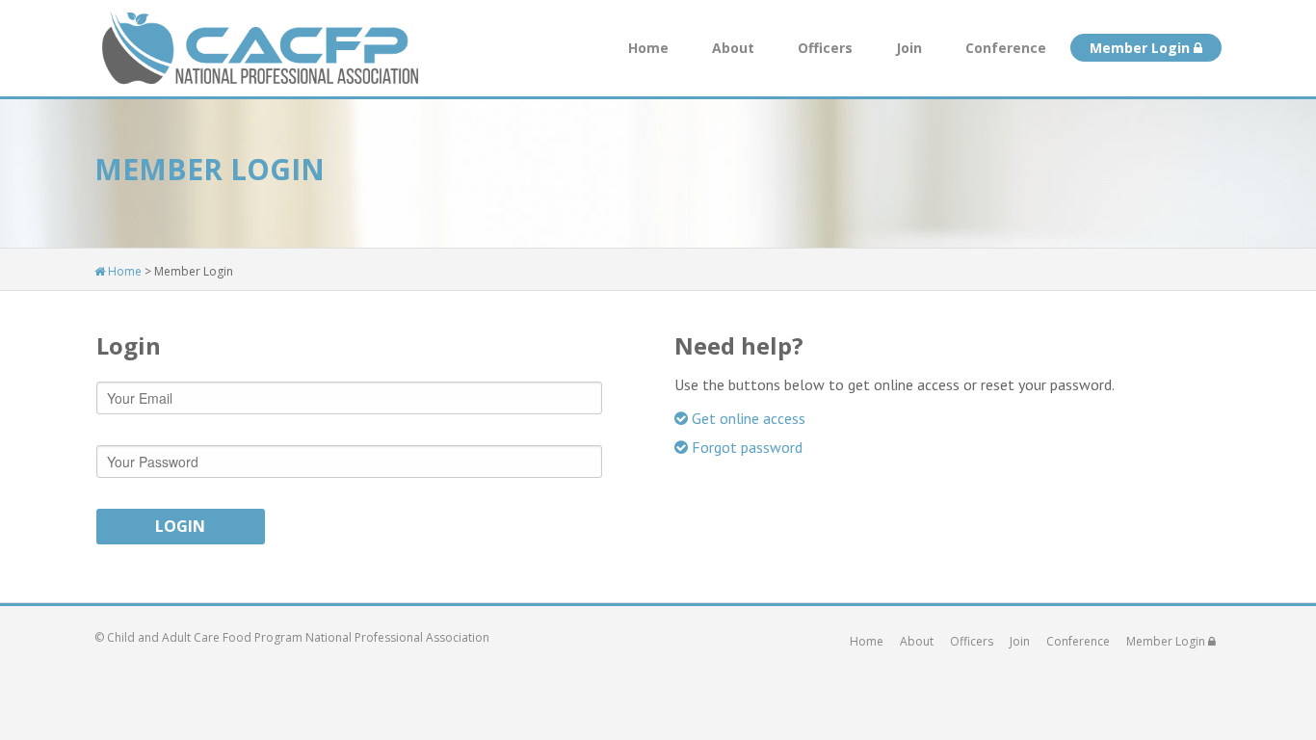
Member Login (1142, 48)
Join (909, 48)
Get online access (746, 418)
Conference (1005, 48)
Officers (825, 48)
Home (648, 48)
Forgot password (745, 447)
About (733, 48)
